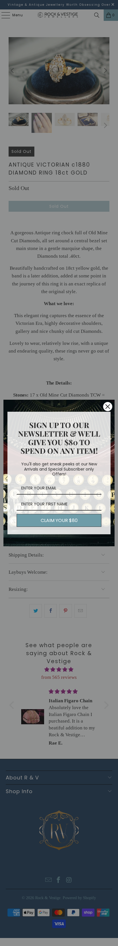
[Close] (108, 406)
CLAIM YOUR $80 (59, 520)
